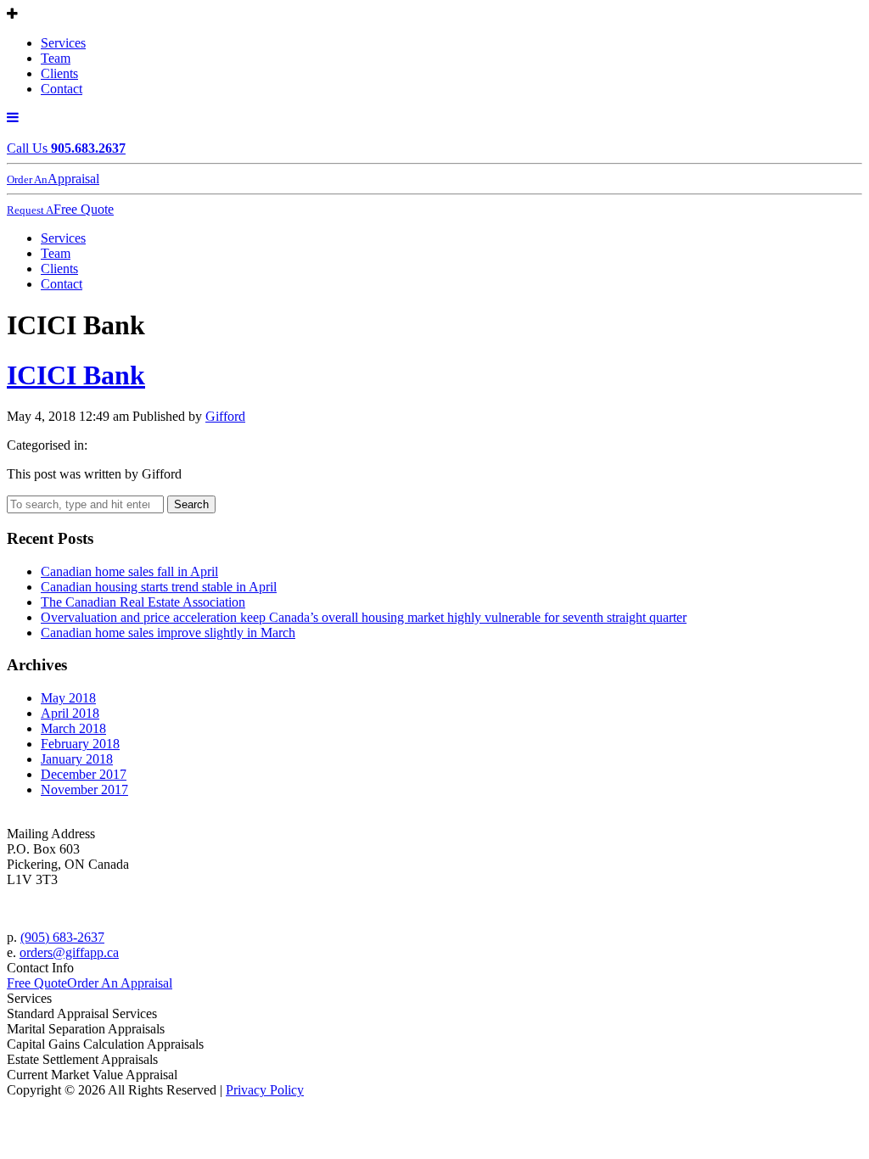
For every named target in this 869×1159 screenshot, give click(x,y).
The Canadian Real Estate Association (143, 602)
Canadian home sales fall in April (129, 571)
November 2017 (84, 789)
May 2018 (68, 698)
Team (55, 58)
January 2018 (77, 759)
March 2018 (73, 728)
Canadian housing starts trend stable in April (159, 587)
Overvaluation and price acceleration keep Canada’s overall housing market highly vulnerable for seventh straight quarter (364, 617)
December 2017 (83, 774)
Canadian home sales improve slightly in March (168, 632)
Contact (61, 88)
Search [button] (191, 504)
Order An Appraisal (119, 983)
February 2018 (80, 743)
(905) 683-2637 (62, 937)
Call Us (66, 148)
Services (63, 43)
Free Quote (37, 983)
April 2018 (70, 713)
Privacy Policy (265, 1090)
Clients (59, 73)
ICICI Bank (76, 375)
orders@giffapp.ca (69, 952)
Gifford (225, 416)
